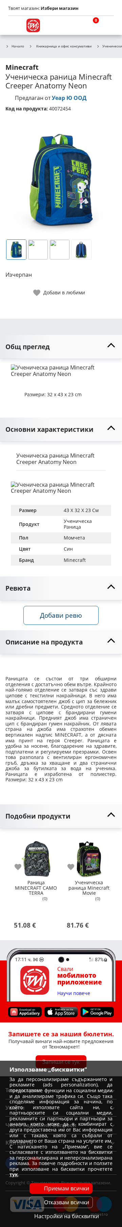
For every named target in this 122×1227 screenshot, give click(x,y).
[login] (107, 25)
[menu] (15, 25)
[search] (74, 25)
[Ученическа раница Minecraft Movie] (89, 856)
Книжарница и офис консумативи (64, 46)
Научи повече (73, 993)
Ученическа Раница (78, 524)
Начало (18, 46)
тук (13, 1174)
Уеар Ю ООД (69, 98)
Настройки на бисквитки (66, 1216)
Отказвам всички (66, 1202)
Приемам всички (66, 1188)
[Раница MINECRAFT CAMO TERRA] (36, 856)
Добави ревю (61, 615)
